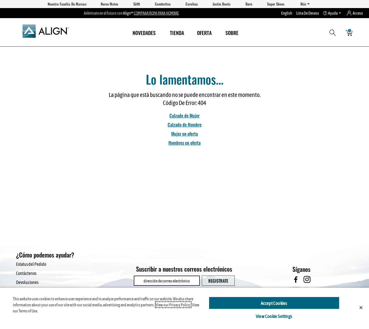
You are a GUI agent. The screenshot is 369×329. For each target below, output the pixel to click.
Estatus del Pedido (31, 264)
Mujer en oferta (184, 133)
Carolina (192, 4)
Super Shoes (275, 4)
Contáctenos (26, 273)
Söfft (136, 4)
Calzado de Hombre (185, 124)
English (286, 13)
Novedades (144, 32)
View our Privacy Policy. (173, 304)
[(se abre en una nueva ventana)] (295, 279)
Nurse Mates (109, 4)
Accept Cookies (274, 303)
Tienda (177, 32)
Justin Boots (221, 4)
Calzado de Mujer (184, 115)
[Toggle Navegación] (188, 33)
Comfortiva (163, 4)
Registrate (218, 280)
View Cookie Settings (274, 316)
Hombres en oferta (184, 142)
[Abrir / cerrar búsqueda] (333, 32)
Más (303, 4)
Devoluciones (27, 282)
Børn (248, 4)
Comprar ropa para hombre (156, 13)
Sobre (231, 32)
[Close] (360, 307)
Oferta (204, 32)
